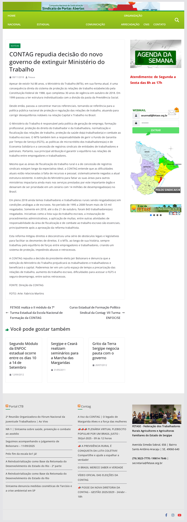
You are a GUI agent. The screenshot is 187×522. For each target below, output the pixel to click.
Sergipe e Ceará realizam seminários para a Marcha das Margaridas (64, 353)
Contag (86, 406)
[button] (155, 209)
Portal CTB (16, 406)
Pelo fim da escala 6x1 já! (21, 453)
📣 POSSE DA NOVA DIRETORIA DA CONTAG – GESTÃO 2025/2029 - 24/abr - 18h (102, 492)
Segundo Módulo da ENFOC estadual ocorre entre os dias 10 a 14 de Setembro (23, 355)
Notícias (15, 45)
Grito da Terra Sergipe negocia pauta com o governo (105, 350)
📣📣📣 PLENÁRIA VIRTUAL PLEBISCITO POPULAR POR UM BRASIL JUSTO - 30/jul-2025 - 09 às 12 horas (102, 433)
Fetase (31, 77)
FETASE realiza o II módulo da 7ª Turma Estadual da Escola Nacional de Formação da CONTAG (36, 312)
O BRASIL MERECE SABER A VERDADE (100, 467)
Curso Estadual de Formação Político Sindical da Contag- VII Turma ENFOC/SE (95, 312)
